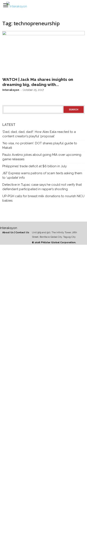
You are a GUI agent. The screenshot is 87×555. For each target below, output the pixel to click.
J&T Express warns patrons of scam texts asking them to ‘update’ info (42, 175)
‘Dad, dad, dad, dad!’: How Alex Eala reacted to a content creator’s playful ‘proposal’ (39, 134)
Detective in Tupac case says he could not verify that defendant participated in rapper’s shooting (42, 187)
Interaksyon (10, 89)
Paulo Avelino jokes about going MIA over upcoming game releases (41, 157)
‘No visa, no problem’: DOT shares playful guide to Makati (39, 145)
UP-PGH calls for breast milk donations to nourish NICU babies (43, 198)
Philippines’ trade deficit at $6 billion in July (34, 166)
